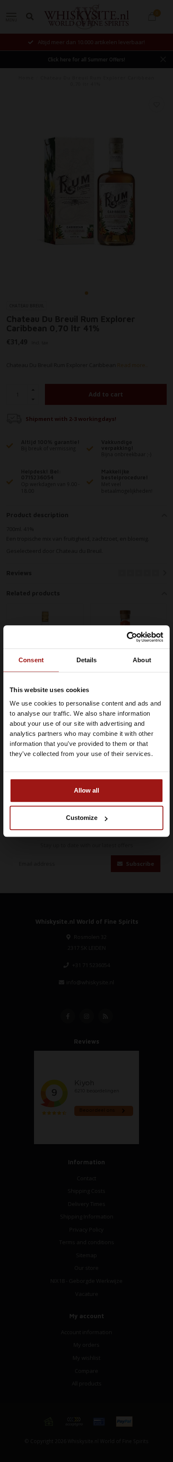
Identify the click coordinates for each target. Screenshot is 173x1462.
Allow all (86, 790)
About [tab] (142, 660)
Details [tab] (86, 660)
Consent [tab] (31, 660)
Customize (81, 817)
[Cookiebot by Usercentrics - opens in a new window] (126, 637)
